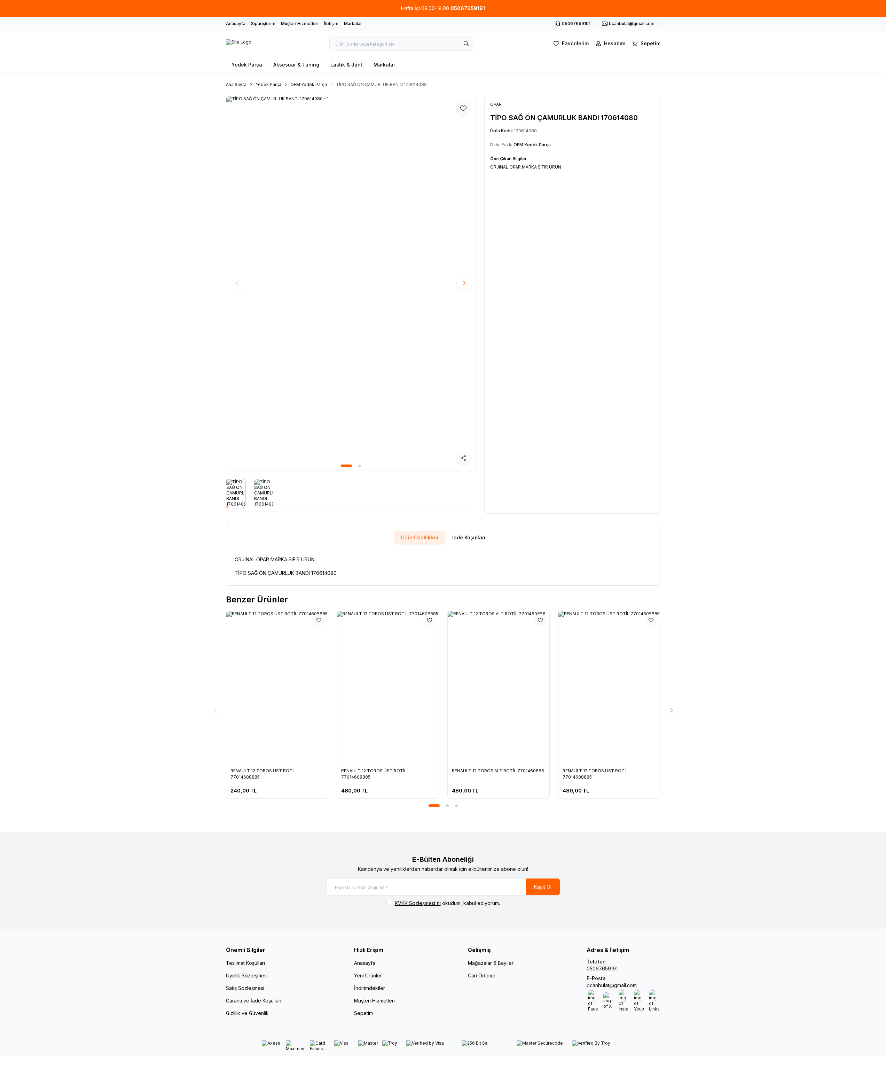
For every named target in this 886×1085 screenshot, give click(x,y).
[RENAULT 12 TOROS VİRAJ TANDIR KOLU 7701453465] (508, 687)
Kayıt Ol (542, 887)
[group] (351, 283)
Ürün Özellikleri (419, 537)
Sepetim (363, 1013)
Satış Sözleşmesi (245, 988)
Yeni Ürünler (368, 975)
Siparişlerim (263, 23)
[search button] (466, 43)
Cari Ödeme (481, 975)
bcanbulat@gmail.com (612, 985)
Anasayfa (235, 23)
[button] (346, 466)
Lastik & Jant (346, 65)
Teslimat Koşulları (245, 963)
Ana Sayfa (236, 84)
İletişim (331, 23)
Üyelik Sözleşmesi (247, 975)
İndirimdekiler (369, 988)
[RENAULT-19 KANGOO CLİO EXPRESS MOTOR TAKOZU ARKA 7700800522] (397, 687)
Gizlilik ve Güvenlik (247, 1013)
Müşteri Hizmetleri (300, 23)
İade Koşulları (468, 537)
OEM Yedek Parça (308, 84)
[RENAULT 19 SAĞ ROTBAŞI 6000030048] (619, 687)
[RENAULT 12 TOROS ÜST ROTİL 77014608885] (287, 687)
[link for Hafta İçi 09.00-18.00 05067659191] (443, 8)
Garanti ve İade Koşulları (253, 1001)
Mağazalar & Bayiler (490, 963)
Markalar (353, 23)
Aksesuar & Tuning (296, 65)
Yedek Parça (247, 65)
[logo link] (238, 43)
